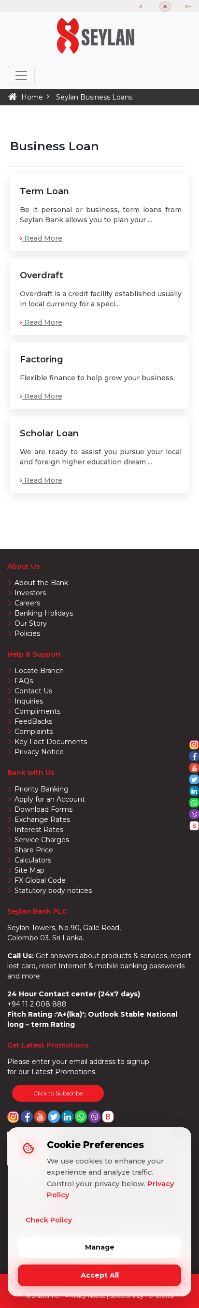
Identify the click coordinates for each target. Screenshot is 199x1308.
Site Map (29, 870)
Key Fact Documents (50, 741)
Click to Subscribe (58, 1093)
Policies (27, 633)
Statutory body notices (53, 890)
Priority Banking (41, 789)
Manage (99, 1247)
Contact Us (33, 691)
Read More (42, 238)
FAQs (23, 680)
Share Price (33, 850)
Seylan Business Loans (94, 97)
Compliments (37, 711)
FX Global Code (40, 880)
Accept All (100, 1275)
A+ (188, 6)
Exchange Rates (42, 819)
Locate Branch (39, 670)
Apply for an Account (49, 799)
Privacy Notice (39, 751)
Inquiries (28, 701)
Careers (27, 603)
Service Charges (41, 839)
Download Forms (43, 809)
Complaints (33, 731)
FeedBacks (33, 721)
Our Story (30, 623)
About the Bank (41, 582)
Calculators (32, 860)
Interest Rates (38, 829)
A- (142, 6)
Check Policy (49, 1220)
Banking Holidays (43, 613)
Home (32, 97)
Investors (30, 593)
